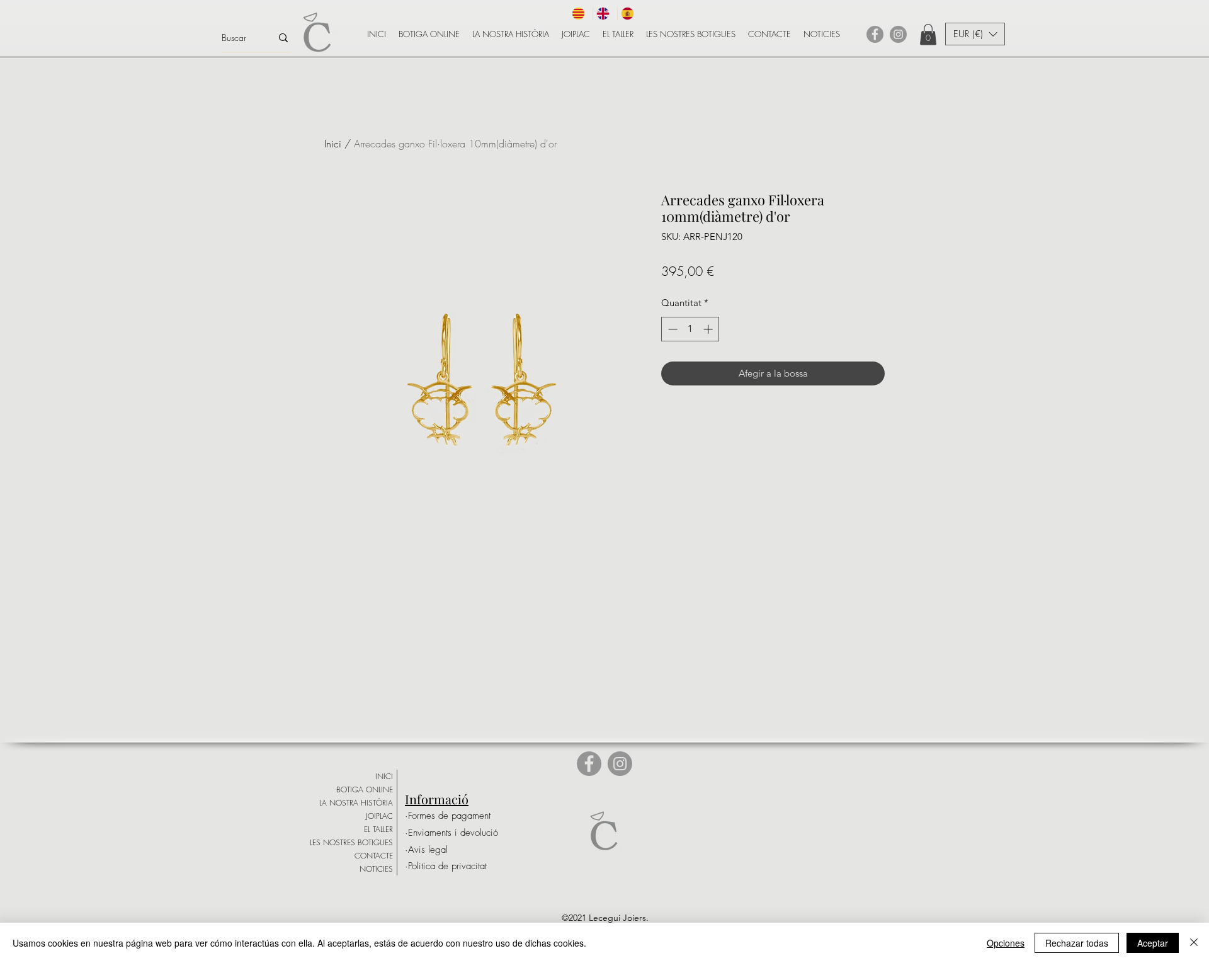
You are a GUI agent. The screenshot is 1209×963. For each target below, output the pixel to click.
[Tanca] (1193, 943)
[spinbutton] (690, 329)
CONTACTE (374, 855)
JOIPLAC (379, 816)
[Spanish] (629, 13)
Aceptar (1152, 943)
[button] (928, 34)
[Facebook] (874, 34)
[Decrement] (671, 329)
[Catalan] (581, 13)
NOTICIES (376, 868)
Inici (332, 144)
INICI (384, 776)
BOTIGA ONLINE (364, 789)
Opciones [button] (1006, 943)
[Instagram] (898, 34)
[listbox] (975, 34)
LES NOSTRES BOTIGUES (351, 842)
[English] (605, 13)
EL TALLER (378, 829)
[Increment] (709, 329)
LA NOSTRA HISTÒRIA (356, 802)
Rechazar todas (1076, 943)
